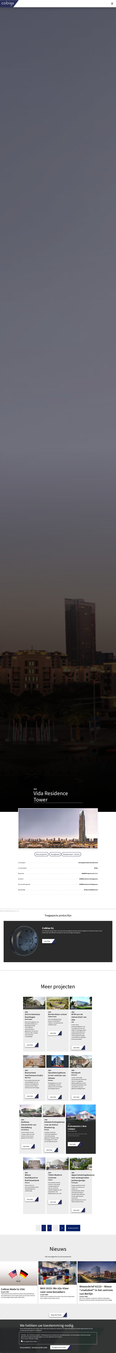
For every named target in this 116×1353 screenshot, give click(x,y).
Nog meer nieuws (56, 1315)
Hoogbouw (55, 854)
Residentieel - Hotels (71, 854)
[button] (39, 1347)
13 (62, 1228)
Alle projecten (41, 854)
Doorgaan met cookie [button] (59, 1347)
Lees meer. (47, 941)
